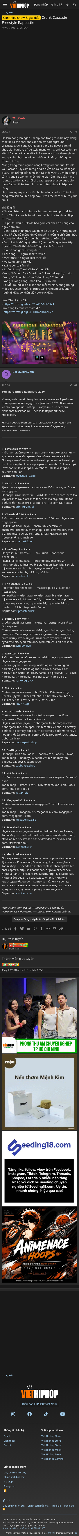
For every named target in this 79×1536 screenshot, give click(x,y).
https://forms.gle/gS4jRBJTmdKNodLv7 (28, 312)
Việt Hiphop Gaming (52, 1458)
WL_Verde (9, 27)
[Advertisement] (39, 70)
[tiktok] (46, 1414)
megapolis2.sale (25, 819)
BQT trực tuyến (13, 939)
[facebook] (29, 1414)
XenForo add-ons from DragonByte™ (48, 1522)
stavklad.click (23, 846)
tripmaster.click (25, 611)
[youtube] (62, 1414)
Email (7, 1436)
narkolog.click (24, 680)
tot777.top (22, 703)
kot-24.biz (21, 792)
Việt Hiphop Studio (51, 1445)
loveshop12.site (25, 475)
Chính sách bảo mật (14, 1477)
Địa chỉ (7, 1445)
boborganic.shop (26, 742)
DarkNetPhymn (23, 372)
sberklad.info (23, 893)
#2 (75, 385)
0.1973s (51, 1532)
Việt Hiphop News (51, 1436)
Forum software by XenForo (29, 1519)
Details (40, 1525)
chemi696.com (24, 541)
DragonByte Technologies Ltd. (22, 1525)
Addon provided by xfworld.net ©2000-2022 (24, 1528)
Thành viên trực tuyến (18, 958)
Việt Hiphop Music (51, 1449)
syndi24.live (23, 645)
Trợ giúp (8, 1481)
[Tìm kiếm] (74, 4)
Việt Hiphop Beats (51, 1454)
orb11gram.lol (24, 506)
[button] (76, 1532)
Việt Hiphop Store (51, 1440)
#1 (75, 131)
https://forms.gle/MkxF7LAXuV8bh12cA (28, 304)
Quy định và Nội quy (15, 1472)
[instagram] (13, 1414)
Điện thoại (9, 1440)
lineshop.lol (22, 576)
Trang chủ (9, 1486)
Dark (8, 1500)
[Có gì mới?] (67, 4)
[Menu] (5, 4)
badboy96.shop (25, 765)
